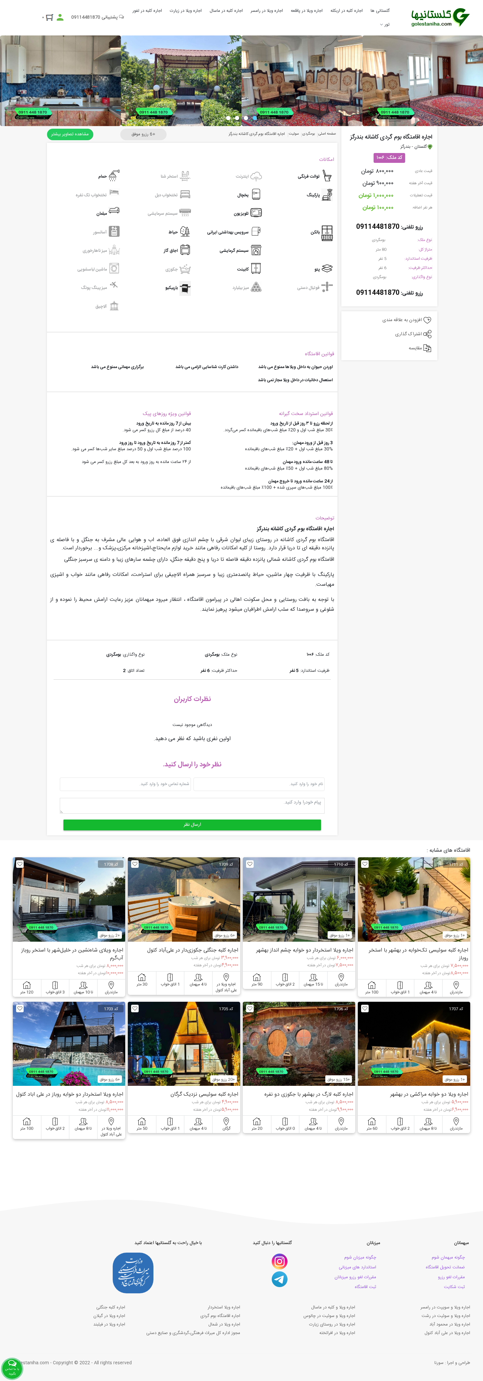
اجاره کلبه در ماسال (226, 10)
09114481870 (378, 227)
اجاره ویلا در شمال (224, 1324)
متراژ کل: (425, 249)
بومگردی (379, 240)
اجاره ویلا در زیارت (186, 10)
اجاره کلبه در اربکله (347, 10)
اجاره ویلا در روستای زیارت (332, 1324)
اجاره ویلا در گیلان (109, 1316)
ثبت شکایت (454, 1287)
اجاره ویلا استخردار (224, 1307)
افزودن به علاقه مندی (402, 320)
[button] (254, 118)
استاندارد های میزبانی (357, 1267)
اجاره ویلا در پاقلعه (307, 10)
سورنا (439, 1363)
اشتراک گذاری (409, 334)
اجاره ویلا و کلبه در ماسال (333, 1307)
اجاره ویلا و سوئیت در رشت (446, 1316)
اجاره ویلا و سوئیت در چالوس (329, 1316)
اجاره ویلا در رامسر (267, 10)
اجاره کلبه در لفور (147, 10)
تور (387, 24)
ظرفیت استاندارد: (418, 259)
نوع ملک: (424, 240)
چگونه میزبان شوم (360, 1257)
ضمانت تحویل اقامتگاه (445, 1267)
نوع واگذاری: (421, 277)
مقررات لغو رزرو (451, 1277)
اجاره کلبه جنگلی (110, 1307)
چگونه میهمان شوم (448, 1257)
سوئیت (294, 134)
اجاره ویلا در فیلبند (109, 1324)
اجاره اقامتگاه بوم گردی (220, 1316)
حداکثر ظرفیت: (420, 268)
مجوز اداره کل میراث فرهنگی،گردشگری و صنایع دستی (193, 1333)
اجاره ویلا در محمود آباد (449, 1324)
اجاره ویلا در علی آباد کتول (447, 1333)
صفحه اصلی (327, 134)
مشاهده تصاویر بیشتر (70, 134)
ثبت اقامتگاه (365, 1287)
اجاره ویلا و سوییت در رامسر (445, 1307)
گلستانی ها (380, 10)
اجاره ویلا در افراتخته (337, 1333)
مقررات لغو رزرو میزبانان (355, 1277)
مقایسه (416, 348)
